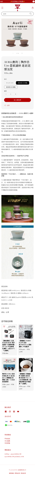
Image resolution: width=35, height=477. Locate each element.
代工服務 (7, 441)
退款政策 (23, 473)
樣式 (5, 79)
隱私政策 (17, 473)
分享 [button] (8, 105)
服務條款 (11, 473)
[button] (2, 8)
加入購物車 (17, 100)
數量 (5, 91)
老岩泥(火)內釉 (22, 83)
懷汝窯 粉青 (10, 83)
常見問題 (7, 443)
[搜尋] (31, 14)
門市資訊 (7, 438)
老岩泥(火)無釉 (10, 87)
